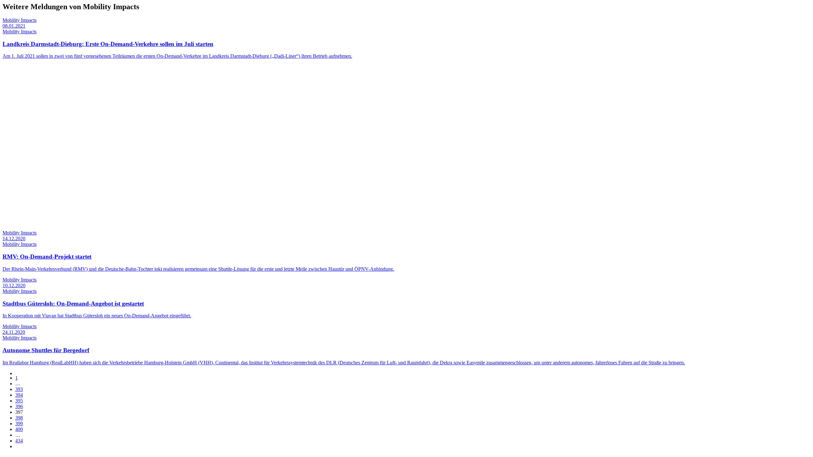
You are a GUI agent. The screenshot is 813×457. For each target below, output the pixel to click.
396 (19, 406)
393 (19, 389)
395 (19, 400)
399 (19, 423)
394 (19, 395)
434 (19, 440)
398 (19, 418)
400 (19, 429)
